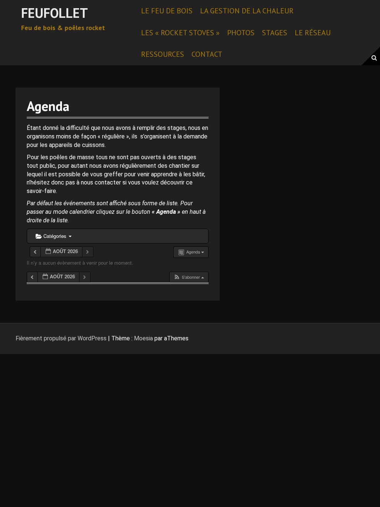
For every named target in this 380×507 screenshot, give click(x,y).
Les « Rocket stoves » (180, 32)
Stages (274, 32)
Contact (206, 54)
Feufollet (54, 13)
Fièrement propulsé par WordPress (61, 338)
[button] (189, 277)
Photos (241, 32)
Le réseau (313, 32)
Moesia (143, 338)
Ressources (162, 54)
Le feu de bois (167, 11)
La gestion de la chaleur (247, 11)
